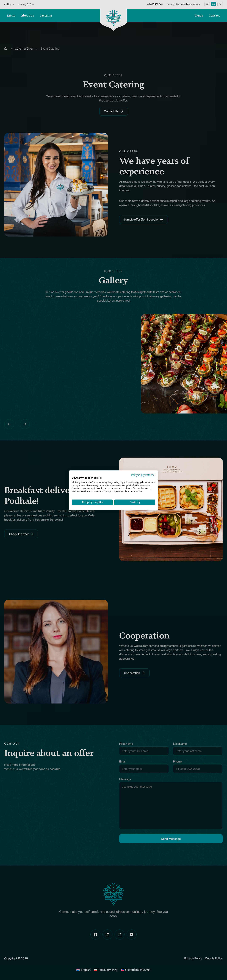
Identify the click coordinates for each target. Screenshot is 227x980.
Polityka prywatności (143, 475)
